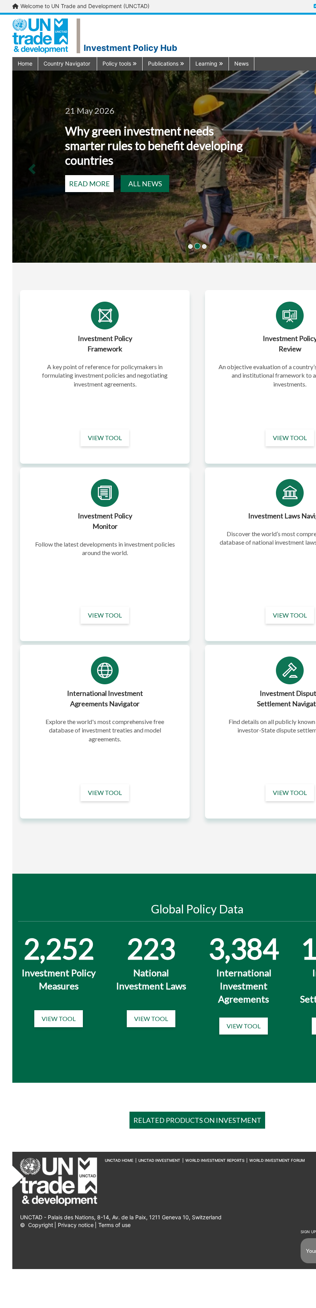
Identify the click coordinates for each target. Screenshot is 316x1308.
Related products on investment (197, 1120)
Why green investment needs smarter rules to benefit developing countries (154, 145)
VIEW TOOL (105, 437)
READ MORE (89, 183)
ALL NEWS (145, 183)
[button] (67, 63)
